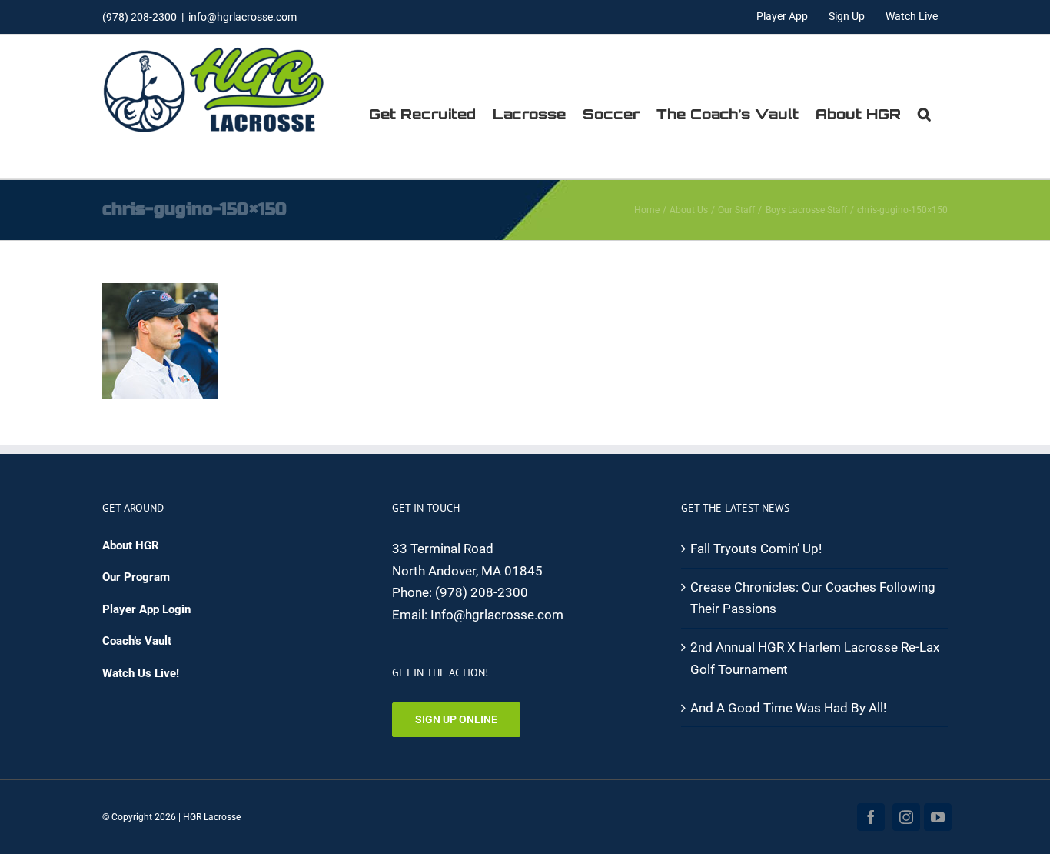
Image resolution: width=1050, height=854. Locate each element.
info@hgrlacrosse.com (242, 17)
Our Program (136, 577)
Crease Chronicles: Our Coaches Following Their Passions (812, 598)
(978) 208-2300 (481, 592)
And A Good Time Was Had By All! (788, 708)
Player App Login (146, 609)
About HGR (130, 545)
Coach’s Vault (136, 641)
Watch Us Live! (140, 673)
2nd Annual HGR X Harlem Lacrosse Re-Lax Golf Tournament (814, 658)
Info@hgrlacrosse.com (496, 614)
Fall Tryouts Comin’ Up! (756, 548)
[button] (924, 114)
